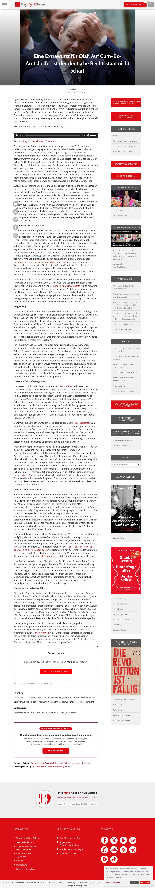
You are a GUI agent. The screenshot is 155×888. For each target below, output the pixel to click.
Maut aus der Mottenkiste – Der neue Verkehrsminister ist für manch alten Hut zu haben (126, 305)
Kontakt (19, 860)
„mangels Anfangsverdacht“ (66, 285)
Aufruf (115, 136)
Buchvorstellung (119, 538)
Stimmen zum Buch (121, 619)
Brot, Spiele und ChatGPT (123, 324)
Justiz (50, 712)
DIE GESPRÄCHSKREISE (77, 793)
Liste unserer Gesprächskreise (125, 146)
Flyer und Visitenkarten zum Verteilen (126, 405)
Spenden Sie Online (69, 853)
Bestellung (117, 625)
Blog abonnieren (126, 176)
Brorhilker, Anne (21, 712)
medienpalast (80, 885)
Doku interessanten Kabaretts (125, 372)
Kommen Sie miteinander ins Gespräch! (76, 797)
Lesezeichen (118, 609)
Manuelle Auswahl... (113, 882)
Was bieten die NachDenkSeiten (126, 116)
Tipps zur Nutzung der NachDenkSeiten (26, 848)
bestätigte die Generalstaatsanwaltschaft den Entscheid (42, 261)
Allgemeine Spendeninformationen (70, 843)
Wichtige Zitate (119, 386)
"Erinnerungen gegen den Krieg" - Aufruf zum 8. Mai (126, 102)
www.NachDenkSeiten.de (27, 882)
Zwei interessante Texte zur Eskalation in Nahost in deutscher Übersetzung (61, 763)
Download (51, 141)
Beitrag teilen (15, 204)
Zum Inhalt (117, 705)
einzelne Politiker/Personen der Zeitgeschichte (50, 697)
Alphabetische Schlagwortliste (126, 419)
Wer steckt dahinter (25, 842)
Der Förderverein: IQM (70, 838)
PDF (15, 219)
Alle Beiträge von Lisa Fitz (123, 210)
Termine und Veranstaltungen (125, 141)
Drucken (15, 211)
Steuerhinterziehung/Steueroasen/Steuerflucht (72, 701)
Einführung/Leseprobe (122, 614)
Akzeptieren (144, 882)
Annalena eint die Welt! (122, 329)
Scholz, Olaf (65, 712)
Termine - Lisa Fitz (120, 215)
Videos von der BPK (120, 445)
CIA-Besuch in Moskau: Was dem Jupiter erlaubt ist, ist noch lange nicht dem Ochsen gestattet (126, 316)
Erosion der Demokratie (84, 697)
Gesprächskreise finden (83, 804)
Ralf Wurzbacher (84, 92)
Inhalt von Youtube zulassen (56, 671)
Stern (73, 712)
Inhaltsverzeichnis (120, 604)
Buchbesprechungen (121, 720)
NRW (56, 712)
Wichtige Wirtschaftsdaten (123, 391)
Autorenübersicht (126, 477)
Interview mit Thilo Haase (123, 151)
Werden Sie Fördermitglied (72, 849)
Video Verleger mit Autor (123, 715)
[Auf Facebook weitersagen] (15, 229)
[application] (56, 135)
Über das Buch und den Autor (125, 699)
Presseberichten (82, 422)
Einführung (117, 710)
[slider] (93, 135)
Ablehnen (134, 882)
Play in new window (33, 141)
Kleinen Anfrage (49, 556)
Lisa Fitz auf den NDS (126, 187)
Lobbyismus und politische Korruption (31, 701)
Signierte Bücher (119, 630)
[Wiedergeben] (17, 135)
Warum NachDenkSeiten (27, 838)
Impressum (21, 865)
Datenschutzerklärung (26, 869)
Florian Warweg (41, 632)
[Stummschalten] (88, 135)
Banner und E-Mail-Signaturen (25, 855)
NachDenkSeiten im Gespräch (126, 227)
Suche (151, 4)
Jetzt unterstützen (137, 4)
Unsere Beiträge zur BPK (123, 440)
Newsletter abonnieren (126, 164)
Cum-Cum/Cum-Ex (38, 712)
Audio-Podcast (20, 697)
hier (61, 386)
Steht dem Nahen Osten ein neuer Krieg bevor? (51, 767)
